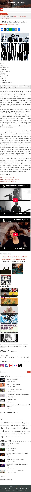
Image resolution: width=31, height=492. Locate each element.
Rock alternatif (16, 346)
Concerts (16, 488)
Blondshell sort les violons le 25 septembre (17, 394)
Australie (2, 425)
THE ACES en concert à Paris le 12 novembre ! (15, 459)
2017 (7, 423)
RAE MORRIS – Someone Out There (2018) (9, 352)
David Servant (11, 24)
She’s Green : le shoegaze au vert (14, 389)
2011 (1, 423)
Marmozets (25, 344)
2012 (2, 423)
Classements (14, 490)
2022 (17, 423)
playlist (4, 434)
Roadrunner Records (5, 346)
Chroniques (9, 16)
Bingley (15, 344)
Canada (10, 425)
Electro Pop (28, 425)
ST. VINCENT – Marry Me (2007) (12, 443)
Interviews (22, 488)
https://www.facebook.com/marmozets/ (9, 179)
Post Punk (9, 434)
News (6, 488)
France (11, 428)
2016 (5, 423)
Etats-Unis (3, 428)
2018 (6, 344)
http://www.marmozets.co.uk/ (7, 177)
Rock (11, 346)
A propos (20, 490)
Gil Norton (20, 344)
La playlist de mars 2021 (11, 448)
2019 (12, 423)
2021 (16, 423)
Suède (15, 436)
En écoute (8, 490)
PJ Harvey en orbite (11, 399)
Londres (13, 431)
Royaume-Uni (23, 346)
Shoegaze (12, 436)
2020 (14, 423)
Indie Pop (21, 428)
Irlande (9, 431)
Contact (24, 490)
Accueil (2, 488)
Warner (2, 347)
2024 (21, 423)
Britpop (8, 425)
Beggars (5, 425)
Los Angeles (17, 431)
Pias (1, 434)
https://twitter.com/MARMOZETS (8, 181)
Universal (18, 436)
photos (28, 431)
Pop (7, 434)
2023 (19, 423)
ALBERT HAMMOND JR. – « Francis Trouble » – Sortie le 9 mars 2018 (14, 357)
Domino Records (18, 425)
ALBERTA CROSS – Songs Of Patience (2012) (15, 470)
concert (14, 425)
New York (21, 431)
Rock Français (26, 434)
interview (6, 431)
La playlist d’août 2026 (12, 379)
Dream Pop (23, 425)
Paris (25, 431)
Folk (8, 428)
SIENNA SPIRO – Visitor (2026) (14, 384)
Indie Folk (15, 428)
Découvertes (28, 488)
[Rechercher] (29, 372)
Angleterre (10, 344)
